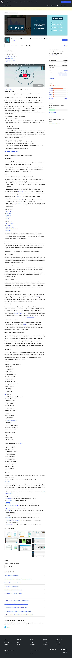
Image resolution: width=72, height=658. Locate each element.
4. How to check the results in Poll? (11, 586)
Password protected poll (11, 420)
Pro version (20, 191)
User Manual (7, 481)
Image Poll (8, 230)
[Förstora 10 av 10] (43, 552)
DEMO (8, 151)
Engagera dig (45, 639)
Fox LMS (8, 502)
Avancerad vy (51, 78)
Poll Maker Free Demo (11, 58)
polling (63, 72)
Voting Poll (8, 213)
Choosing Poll (9, 211)
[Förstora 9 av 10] (43, 545)
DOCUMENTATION (15, 151)
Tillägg (18, 642)
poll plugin (59, 72)
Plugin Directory (7, 5)
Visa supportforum (52, 112)
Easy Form (8, 508)
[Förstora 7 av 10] (43, 532)
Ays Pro (14, 40)
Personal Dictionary (10, 513)
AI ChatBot (8, 510)
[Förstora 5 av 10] (30, 540)
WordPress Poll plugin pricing (12, 56)
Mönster (18, 644)
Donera (45, 642)
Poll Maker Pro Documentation (12, 61)
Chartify (8, 507)
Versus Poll (8, 225)
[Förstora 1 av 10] (16, 532)
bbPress (58, 642)
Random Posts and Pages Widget (13, 520)
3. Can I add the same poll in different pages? (13, 582)
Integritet (6, 644)
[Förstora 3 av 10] (16, 545)
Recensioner (14, 45)
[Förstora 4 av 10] (30, 532)
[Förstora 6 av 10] (30, 546)
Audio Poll (8, 216)
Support (66, 45)
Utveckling (28, 45)
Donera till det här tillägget (54, 123)
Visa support (54, 54)
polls (66, 72)
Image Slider (8, 517)
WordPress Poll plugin (8, 89)
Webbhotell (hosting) (8, 642)
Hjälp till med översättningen (44, 8)
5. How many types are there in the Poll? (12, 589)
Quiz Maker (8, 498)
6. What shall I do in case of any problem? (13, 593)
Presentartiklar (46, 644)
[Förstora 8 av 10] (43, 539)
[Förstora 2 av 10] (16, 539)
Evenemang (45, 640)
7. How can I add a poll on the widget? (12, 597)
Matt (57, 640)
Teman (18, 640)
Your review (51, 98)
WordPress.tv (33, 644)
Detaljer (7, 45)
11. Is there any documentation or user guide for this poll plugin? (17, 611)
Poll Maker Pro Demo (10, 60)
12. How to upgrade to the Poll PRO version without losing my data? (18, 614)
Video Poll (8, 218)
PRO (5, 151)
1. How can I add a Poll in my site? (11, 575)
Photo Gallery (9, 524)
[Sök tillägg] (16, 13)
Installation (21, 45)
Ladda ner (65, 39)
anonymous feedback (19, 313)
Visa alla (66, 98)
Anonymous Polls (9, 223)
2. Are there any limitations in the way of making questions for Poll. (18, 579)
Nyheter (6, 640)
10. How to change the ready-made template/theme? (15, 607)
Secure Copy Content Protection (13, 505)
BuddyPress (58, 644)
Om (5, 639)
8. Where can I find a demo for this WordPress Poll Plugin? (16, 600)
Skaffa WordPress (66, 1)
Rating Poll (8, 215)
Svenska (16, 650)
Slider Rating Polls (10, 227)
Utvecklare (32, 642)
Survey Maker (9, 500)
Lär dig (31, 639)
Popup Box (8, 503)
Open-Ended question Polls (11, 228)
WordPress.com (59, 639)
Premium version (30, 317)
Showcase (19, 639)
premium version (7, 288)
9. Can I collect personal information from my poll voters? (16, 604)
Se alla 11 (66, 70)
